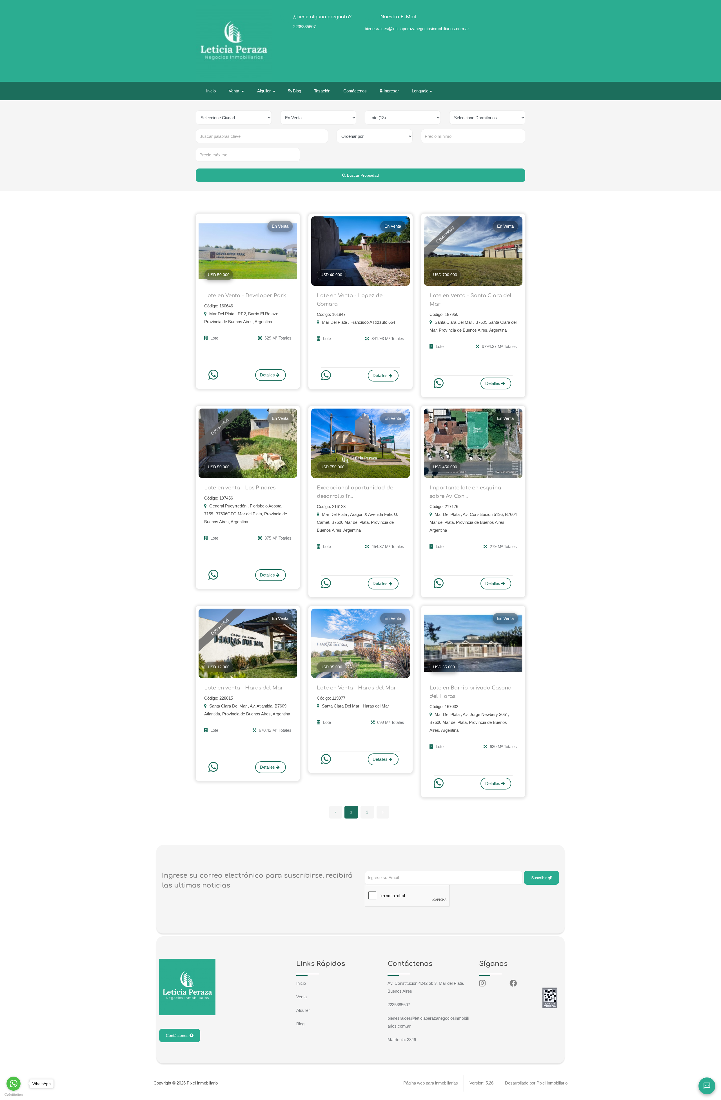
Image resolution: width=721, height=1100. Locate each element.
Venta (301, 996)
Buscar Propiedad (362, 175)
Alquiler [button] (264, 90)
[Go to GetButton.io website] (14, 1094)
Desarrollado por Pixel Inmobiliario (536, 1083)
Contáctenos (355, 90)
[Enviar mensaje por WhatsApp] (214, 374)
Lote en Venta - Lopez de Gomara (349, 300)
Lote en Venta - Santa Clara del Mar (471, 300)
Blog (296, 90)
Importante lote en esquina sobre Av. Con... (465, 492)
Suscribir (539, 877)
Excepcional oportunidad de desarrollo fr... (355, 492)
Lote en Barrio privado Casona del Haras (470, 692)
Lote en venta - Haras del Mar (243, 688)
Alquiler (303, 1010)
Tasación (322, 90)
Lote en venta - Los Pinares (239, 488)
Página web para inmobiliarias (430, 1083)
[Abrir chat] (706, 1085)
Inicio (211, 90)
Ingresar (390, 90)
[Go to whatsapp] (13, 1084)
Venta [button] (234, 90)
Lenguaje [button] (420, 90)
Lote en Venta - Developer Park (245, 295)
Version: (481, 1083)
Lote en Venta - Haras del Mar (356, 688)
